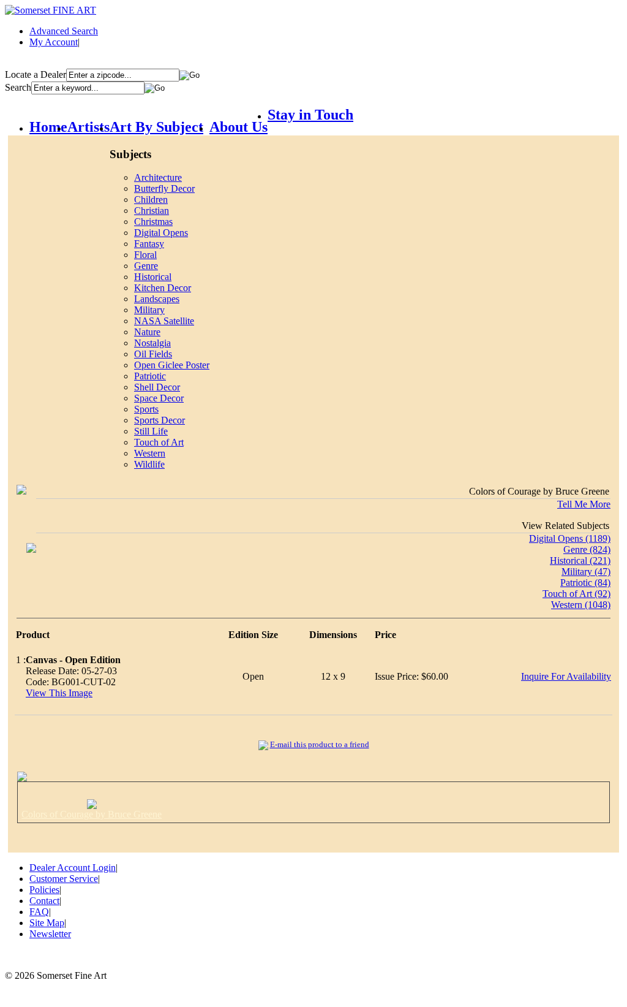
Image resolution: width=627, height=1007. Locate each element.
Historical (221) (580, 560)
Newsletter (50, 934)
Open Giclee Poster (171, 365)
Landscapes (156, 299)
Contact (44, 900)
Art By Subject (156, 127)
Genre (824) (586, 549)
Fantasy (149, 243)
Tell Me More (583, 504)
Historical (152, 277)
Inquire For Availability (566, 676)
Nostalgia (152, 343)
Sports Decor (159, 420)
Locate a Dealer (35, 74)
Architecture (158, 177)
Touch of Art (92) (576, 593)
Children (151, 199)
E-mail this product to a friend (319, 744)
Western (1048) (580, 604)
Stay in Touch (310, 115)
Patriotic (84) (585, 582)
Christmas (153, 221)
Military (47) (585, 571)
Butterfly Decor (164, 188)
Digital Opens (161, 232)
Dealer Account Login (72, 867)
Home (48, 127)
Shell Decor (157, 387)
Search (18, 87)
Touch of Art (159, 442)
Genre (146, 265)
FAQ (39, 911)
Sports (146, 409)
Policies (44, 889)
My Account (53, 42)
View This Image (59, 693)
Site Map (46, 923)
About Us (238, 127)
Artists (88, 127)
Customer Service (63, 878)
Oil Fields (153, 354)
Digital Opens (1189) (569, 538)
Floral (145, 254)
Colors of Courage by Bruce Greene (91, 814)
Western (149, 453)
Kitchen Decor (162, 288)
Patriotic (150, 376)
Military (149, 310)
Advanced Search (63, 31)
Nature (147, 332)
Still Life (151, 431)
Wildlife (149, 464)
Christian (151, 210)
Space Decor (159, 398)
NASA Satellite (164, 321)
